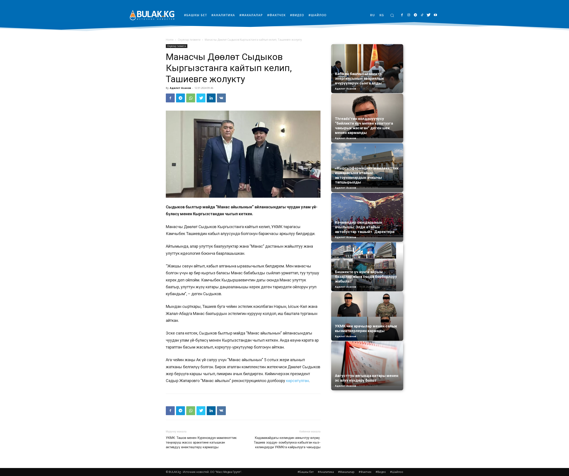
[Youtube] (435, 15)
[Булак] (152, 15)
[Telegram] (415, 15)
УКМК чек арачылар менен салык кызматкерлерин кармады (366, 328)
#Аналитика (326, 472)
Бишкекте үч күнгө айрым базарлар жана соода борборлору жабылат (366, 276)
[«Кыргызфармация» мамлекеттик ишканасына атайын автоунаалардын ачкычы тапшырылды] (367, 165)
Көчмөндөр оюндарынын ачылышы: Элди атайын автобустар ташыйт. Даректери (365, 227)
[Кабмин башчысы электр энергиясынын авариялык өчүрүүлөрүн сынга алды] (367, 68)
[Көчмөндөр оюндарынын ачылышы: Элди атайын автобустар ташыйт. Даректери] (367, 215)
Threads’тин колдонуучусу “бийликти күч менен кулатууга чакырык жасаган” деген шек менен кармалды (364, 125)
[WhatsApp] (190, 98)
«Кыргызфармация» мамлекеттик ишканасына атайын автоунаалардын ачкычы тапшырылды (367, 175)
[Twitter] (429, 15)
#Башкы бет (306, 472)
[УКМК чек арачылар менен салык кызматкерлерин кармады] (367, 316)
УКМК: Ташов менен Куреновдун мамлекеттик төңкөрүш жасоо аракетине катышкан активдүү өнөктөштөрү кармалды (201, 442)
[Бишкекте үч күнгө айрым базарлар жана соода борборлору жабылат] (367, 266)
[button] (392, 15)
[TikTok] (422, 15)
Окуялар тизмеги (189, 40)
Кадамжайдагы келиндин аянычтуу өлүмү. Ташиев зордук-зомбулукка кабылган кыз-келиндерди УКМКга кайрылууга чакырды (287, 442)
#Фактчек (365, 472)
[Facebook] (402, 15)
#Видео (381, 472)
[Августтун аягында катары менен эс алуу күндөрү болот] (367, 363)
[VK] (221, 98)
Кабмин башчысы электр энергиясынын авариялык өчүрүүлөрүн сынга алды (359, 78)
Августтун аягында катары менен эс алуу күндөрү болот (366, 377)
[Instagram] (409, 15)
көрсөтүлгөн (297, 380)
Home (170, 40)
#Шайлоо (396, 472)
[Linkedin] (211, 98)
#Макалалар (346, 472)
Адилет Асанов (180, 88)
